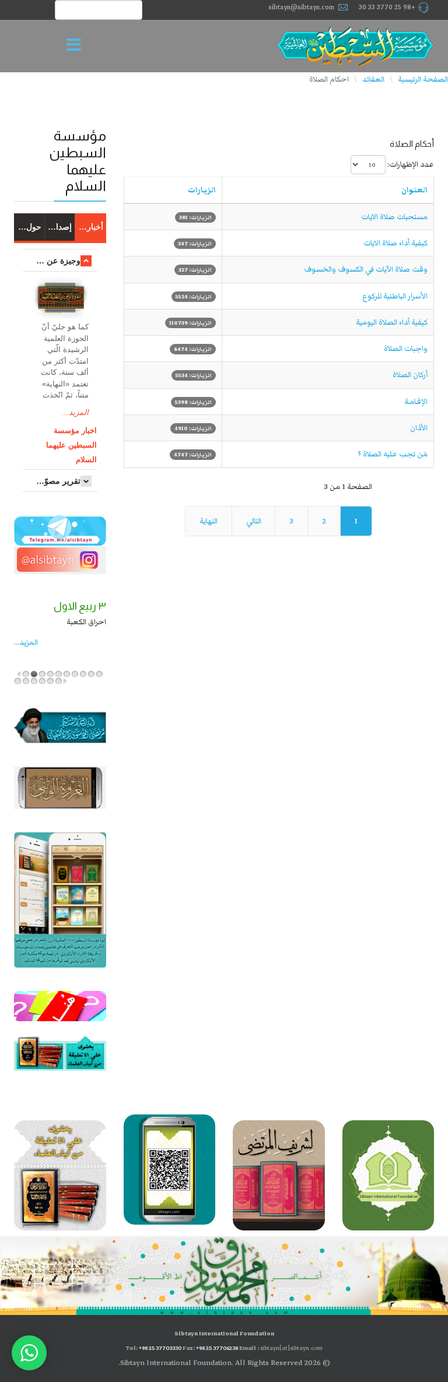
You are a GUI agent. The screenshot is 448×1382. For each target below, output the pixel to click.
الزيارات (202, 190)
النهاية (209, 521)
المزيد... (75, 412)
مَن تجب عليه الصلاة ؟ (393, 454)
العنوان (414, 190)
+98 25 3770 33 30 (387, 7)
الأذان (419, 428)
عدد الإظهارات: (410, 164)
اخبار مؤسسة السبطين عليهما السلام (71, 445)
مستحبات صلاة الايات (394, 217)
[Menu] (77, 46)
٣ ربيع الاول (80, 606)
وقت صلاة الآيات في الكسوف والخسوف (366, 269)
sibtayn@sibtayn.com (301, 7)
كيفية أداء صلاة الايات (395, 243)
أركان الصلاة (410, 375)
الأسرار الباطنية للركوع (395, 296)
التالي (253, 521)
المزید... (26, 642)
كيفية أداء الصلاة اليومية (392, 322)
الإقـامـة (416, 401)
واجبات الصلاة (406, 348)
